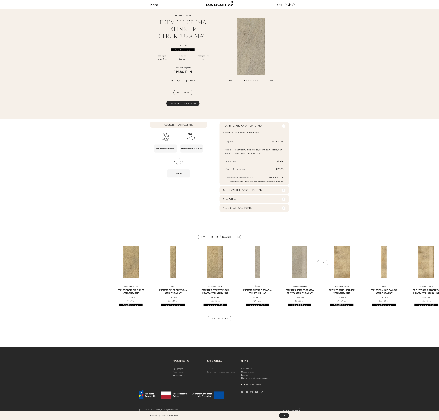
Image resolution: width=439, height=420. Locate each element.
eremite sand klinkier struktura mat (342, 292)
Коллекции (178, 372)
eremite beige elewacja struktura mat (173, 292)
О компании (246, 369)
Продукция (178, 369)
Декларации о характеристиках (221, 372)
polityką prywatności (170, 416)
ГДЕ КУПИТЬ (183, 92)
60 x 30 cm (161, 59)
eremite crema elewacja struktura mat (257, 292)
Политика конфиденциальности (255, 378)
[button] (230, 80)
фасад (173, 286)
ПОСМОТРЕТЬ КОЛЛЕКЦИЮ (183, 103)
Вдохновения (179, 375)
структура (131, 297)
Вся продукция (219, 318)
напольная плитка (131, 286)
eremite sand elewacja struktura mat (384, 292)
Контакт (245, 375)
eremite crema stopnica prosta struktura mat (299, 292)
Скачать (210, 369)
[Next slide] (322, 262)
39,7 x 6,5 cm (173, 301)
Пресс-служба (247, 372)
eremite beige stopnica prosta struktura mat (215, 292)
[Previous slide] (116, 262)
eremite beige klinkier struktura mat (131, 292)
